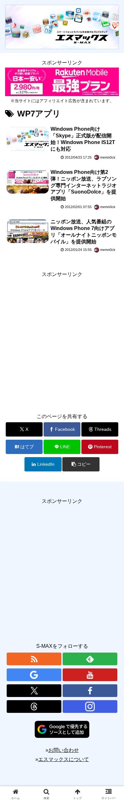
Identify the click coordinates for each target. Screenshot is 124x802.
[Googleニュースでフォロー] (34, 674)
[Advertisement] (62, 341)
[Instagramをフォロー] (90, 706)
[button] (80, 464)
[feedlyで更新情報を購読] (90, 659)
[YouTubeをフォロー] (90, 674)
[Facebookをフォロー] (90, 690)
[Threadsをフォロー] (34, 706)
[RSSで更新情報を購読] (34, 659)
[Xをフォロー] (34, 690)
